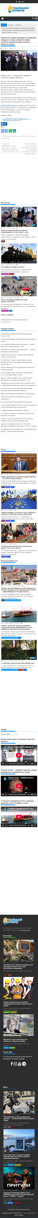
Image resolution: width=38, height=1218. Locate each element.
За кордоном (13, 136)
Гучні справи (5, 136)
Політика (19, 136)
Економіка (6, 1012)
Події (10, 310)
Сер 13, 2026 (8, 1114)
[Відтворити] (3, 764)
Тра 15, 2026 (8, 1000)
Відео (3, 487)
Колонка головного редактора (13, 600)
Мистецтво (10, 1165)
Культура (10, 1203)
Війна (3, 241)
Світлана (13, 264)
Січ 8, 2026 (5, 623)
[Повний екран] (35, 764)
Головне (8, 487)
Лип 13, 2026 (5, 474)
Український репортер (8, 105)
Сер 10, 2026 (8, 1152)
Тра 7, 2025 (5, 264)
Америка (6, 1047)
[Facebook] (12, 1065)
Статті (12, 487)
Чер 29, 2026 (5, 544)
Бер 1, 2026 (5, 228)
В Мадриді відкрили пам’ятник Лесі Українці (15, 410)
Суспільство (13, 1012)
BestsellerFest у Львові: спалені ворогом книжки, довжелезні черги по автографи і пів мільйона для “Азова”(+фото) (17, 362)
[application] (19, 755)
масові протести (5, 138)
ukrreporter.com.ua (25, 930)
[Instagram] (15, 1065)
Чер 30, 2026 (5, 510)
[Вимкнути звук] (32, 764)
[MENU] (36, 18)
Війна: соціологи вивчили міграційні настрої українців (17, 393)
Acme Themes (19, 1215)
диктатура (27, 136)
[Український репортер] (2, 18)
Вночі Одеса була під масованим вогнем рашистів (16, 402)
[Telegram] (24, 1065)
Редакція (13, 48)
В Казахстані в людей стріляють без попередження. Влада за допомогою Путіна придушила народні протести (17, 119)
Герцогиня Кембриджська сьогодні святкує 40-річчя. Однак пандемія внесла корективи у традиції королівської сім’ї (9, 148)
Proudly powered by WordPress (12, 1213)
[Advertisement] (19, 177)
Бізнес (5, 975)
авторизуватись (6, 322)
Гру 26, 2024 (5, 297)
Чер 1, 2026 (8, 962)
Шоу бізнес (16, 1203)
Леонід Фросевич (16, 474)
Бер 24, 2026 (5, 586)
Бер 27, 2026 (8, 1037)
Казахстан (33, 136)
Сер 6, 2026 (8, 1190)
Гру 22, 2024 (5, 661)
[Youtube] (20, 1065)
